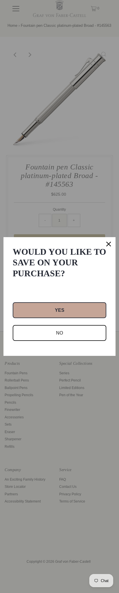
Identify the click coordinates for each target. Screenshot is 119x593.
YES (59, 310)
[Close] (109, 244)
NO (59, 333)
